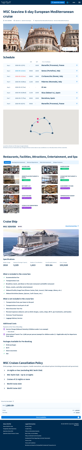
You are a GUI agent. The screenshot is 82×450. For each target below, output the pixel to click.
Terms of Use (28, 440)
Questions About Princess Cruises (11, 433)
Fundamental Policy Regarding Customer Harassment (37, 438)
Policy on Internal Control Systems (33, 435)
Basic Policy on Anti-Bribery (31, 433)
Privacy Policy (28, 426)
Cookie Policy (28, 428)
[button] (41, 65)
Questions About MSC (8, 431)
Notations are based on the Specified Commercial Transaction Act (40, 445)
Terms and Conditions (30, 443)
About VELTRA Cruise (8, 426)
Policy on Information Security (32, 431)
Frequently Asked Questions (9, 428)
